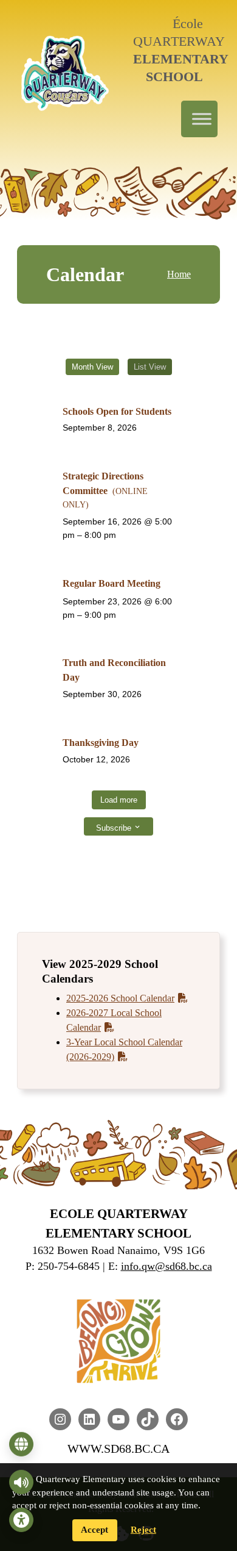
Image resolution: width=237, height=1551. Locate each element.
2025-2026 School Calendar (120, 998)
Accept (94, 1530)
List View (150, 366)
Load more (118, 799)
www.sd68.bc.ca (118, 1448)
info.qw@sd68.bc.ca (166, 1266)
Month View (92, 366)
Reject (143, 1530)
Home (179, 274)
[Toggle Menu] (201, 118)
